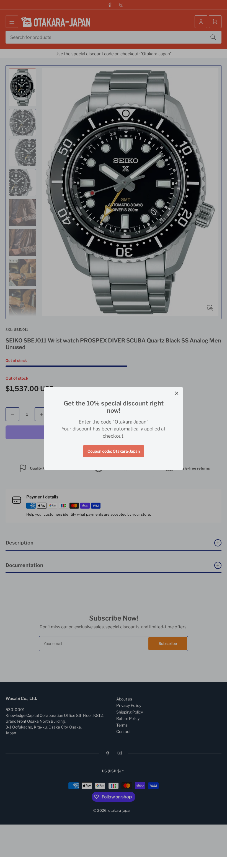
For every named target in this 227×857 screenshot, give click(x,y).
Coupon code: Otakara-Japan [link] (113, 451)
